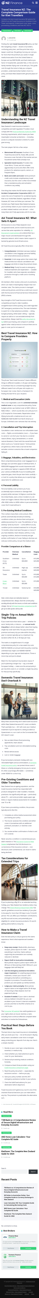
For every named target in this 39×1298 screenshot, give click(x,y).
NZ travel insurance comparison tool (23, 606)
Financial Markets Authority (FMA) (24, 132)
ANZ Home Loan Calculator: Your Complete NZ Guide (15, 1138)
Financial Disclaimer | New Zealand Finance (19, 1290)
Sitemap (27, 1294)
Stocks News (28, 30)
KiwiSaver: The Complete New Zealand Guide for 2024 (18, 1215)
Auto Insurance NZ (7, 1104)
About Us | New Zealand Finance (13, 1294)
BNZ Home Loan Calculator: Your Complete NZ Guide (16, 1209)
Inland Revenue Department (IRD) (21, 908)
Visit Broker (28, 1248)
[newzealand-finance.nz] (12, 2)
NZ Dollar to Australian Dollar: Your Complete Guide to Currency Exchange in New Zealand (19, 1197)
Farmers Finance (15, 1255)
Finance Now (13, 1236)
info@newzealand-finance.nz (26, 1282)
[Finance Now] (5, 1239)
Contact (31, 1292)
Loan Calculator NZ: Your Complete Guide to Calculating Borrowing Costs (19, 1204)
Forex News (18, 30)
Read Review (11, 1248)
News (32, 1294)
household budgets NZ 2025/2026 (21, 1104)
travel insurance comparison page (16, 1068)
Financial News (7, 30)
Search (3, 1168)
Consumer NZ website (11, 1011)
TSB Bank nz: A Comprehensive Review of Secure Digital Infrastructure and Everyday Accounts (18, 1122)
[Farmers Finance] (5, 1258)
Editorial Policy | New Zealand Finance (16, 1292)
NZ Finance (33, 1104)
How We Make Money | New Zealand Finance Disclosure (19, 1286)
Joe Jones (12, 38)
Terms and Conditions (19, 1288)
